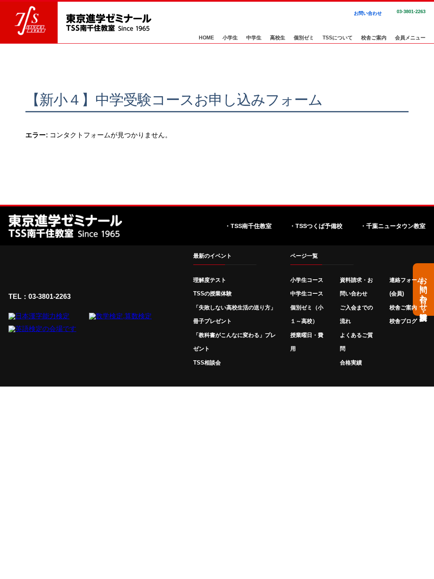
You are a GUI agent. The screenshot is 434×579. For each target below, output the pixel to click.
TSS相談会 (207, 362)
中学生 (254, 38)
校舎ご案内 (374, 38)
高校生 (277, 38)
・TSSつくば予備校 (315, 226)
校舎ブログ (403, 321)
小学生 (230, 38)
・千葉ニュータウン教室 (393, 226)
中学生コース (306, 293)
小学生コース (306, 280)
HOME (206, 38)
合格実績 (351, 362)
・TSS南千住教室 (248, 226)
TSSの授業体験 (212, 293)
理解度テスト (209, 280)
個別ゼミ (304, 38)
